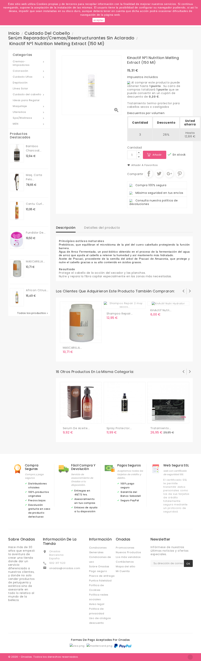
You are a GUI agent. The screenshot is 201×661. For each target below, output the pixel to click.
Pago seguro (98, 571)
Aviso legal (96, 604)
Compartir (149, 174)
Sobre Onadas (99, 566)
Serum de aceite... (76, 428)
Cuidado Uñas (29, 77)
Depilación (20, 82)
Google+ (169, 174)
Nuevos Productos (128, 552)
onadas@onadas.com (64, 568)
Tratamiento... (160, 428)
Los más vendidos (128, 557)
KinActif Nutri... (161, 310)
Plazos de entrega (102, 576)
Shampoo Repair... (120, 314)
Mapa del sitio (125, 566)
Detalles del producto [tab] (102, 227)
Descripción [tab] (66, 227)
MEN (29, 124)
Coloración (29, 71)
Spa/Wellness (29, 118)
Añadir (157, 155)
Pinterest (180, 174)
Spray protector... (119, 428)
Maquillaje (29, 106)
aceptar (98, 20)
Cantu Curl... (35, 204)
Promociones (125, 547)
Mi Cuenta (123, 571)
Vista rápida (82, 338)
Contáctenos (125, 562)
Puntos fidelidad (100, 580)
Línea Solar (20, 88)
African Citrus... (37, 290)
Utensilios (29, 112)
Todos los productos (32, 313)
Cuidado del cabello (29, 94)
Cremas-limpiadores (29, 63)
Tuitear (159, 174)
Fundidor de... (36, 233)
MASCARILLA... (35, 261)
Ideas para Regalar (26, 100)
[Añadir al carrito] (66, 338)
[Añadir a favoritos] (74, 338)
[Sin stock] (66, 418)
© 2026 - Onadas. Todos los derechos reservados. (43, 657)
